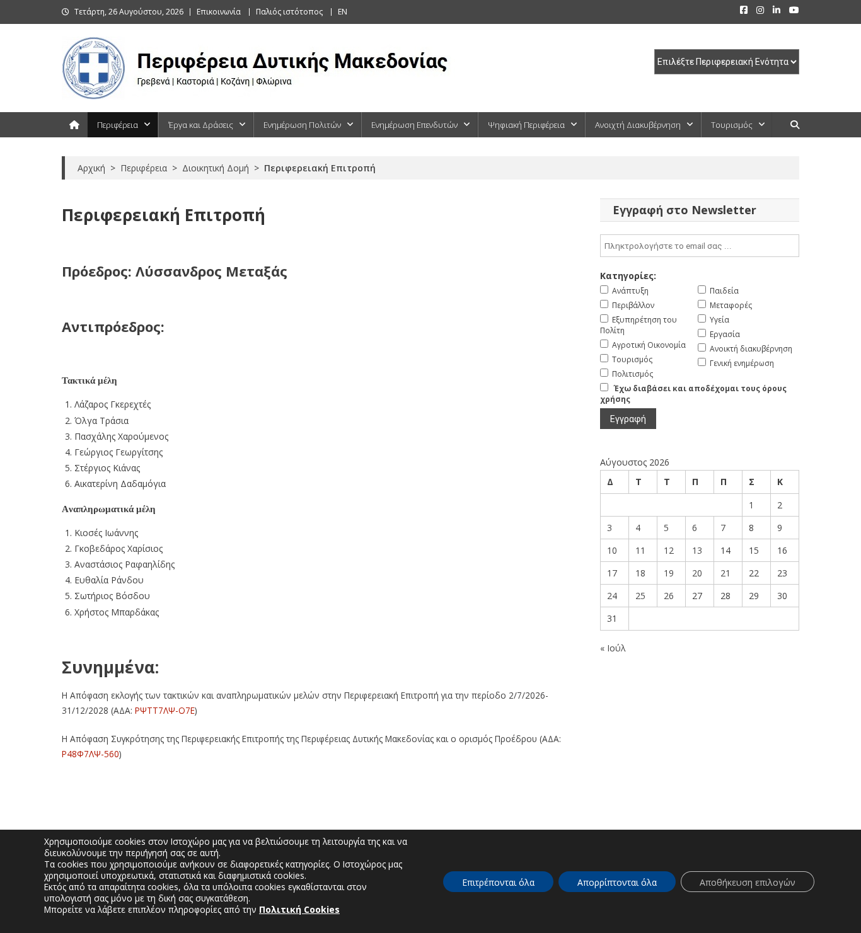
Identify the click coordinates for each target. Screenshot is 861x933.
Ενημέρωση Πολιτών (302, 124)
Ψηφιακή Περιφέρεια (526, 124)
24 (612, 596)
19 (669, 573)
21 (725, 573)
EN (342, 11)
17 (612, 573)
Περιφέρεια (117, 124)
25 (640, 596)
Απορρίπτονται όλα (617, 882)
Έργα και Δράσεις (200, 124)
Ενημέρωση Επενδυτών (414, 124)
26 (669, 596)
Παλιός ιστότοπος (289, 11)
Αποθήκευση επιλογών (747, 882)
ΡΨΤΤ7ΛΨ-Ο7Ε (165, 710)
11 (640, 550)
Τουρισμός (732, 124)
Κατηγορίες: (628, 276)
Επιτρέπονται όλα (498, 882)
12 (669, 550)
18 (640, 573)
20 (697, 573)
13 (697, 550)
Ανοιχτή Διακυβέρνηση (638, 124)
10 (612, 550)
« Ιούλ (613, 648)
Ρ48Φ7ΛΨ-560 (90, 754)
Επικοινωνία (219, 11)
